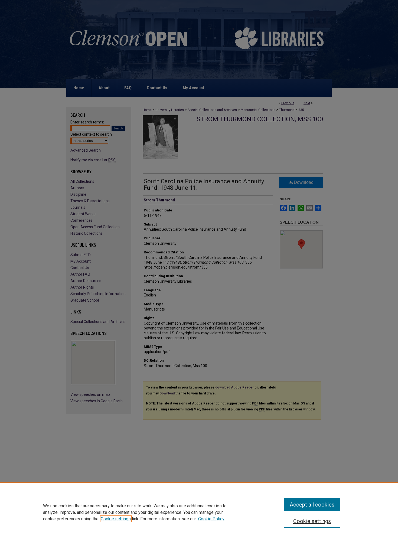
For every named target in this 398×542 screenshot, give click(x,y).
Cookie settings (116, 518)
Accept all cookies (312, 504)
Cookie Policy (211, 518)
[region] (199, 512)
